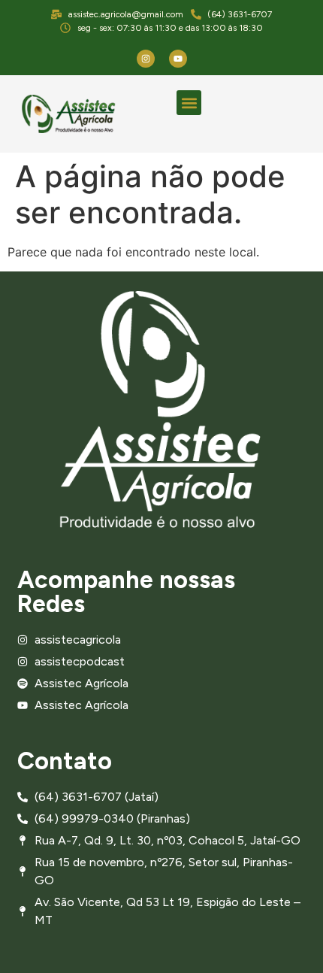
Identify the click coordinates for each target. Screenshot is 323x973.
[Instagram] (146, 59)
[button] (189, 102)
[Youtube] (178, 59)
